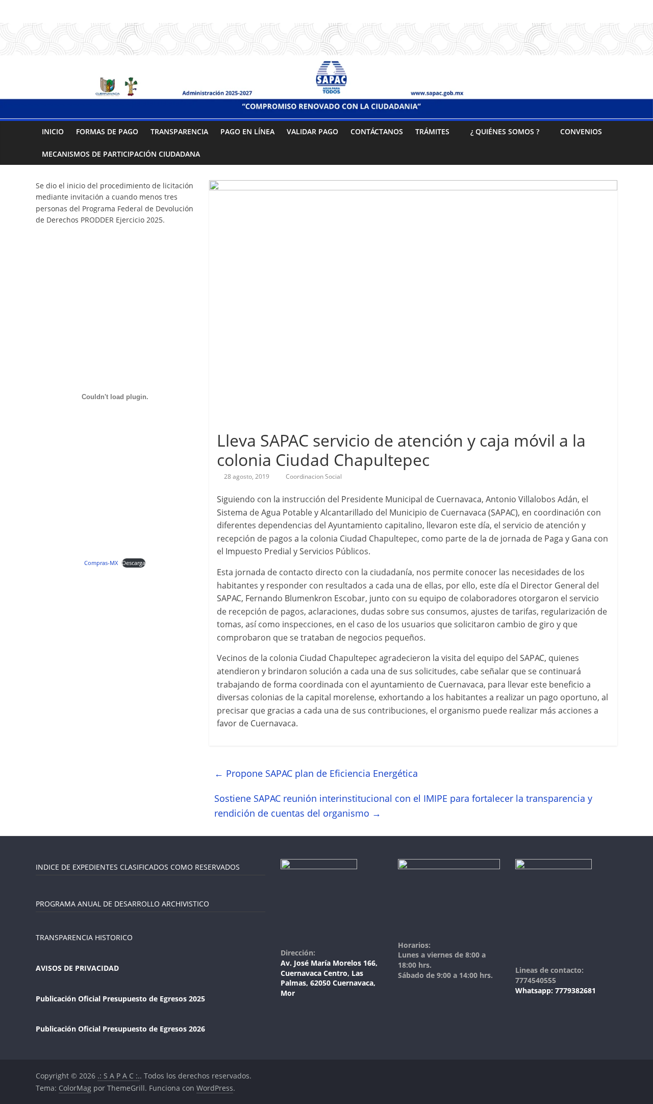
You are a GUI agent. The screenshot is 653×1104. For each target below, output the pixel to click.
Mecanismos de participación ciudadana (121, 154)
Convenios (581, 131)
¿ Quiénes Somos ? (504, 131)
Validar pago (312, 131)
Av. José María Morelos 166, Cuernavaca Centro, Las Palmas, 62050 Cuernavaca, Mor (329, 978)
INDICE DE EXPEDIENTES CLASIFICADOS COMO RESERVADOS (138, 867)
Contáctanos (376, 131)
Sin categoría (240, 422)
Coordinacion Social (314, 476)
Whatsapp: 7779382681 (555, 990)
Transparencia (179, 131)
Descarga (133, 563)
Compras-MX (101, 563)
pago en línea (247, 131)
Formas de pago (107, 131)
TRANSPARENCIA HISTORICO (84, 937)
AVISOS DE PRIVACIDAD (77, 968)
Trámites (432, 131)
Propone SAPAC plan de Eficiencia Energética (316, 773)
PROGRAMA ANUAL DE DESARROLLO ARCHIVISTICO (122, 904)
